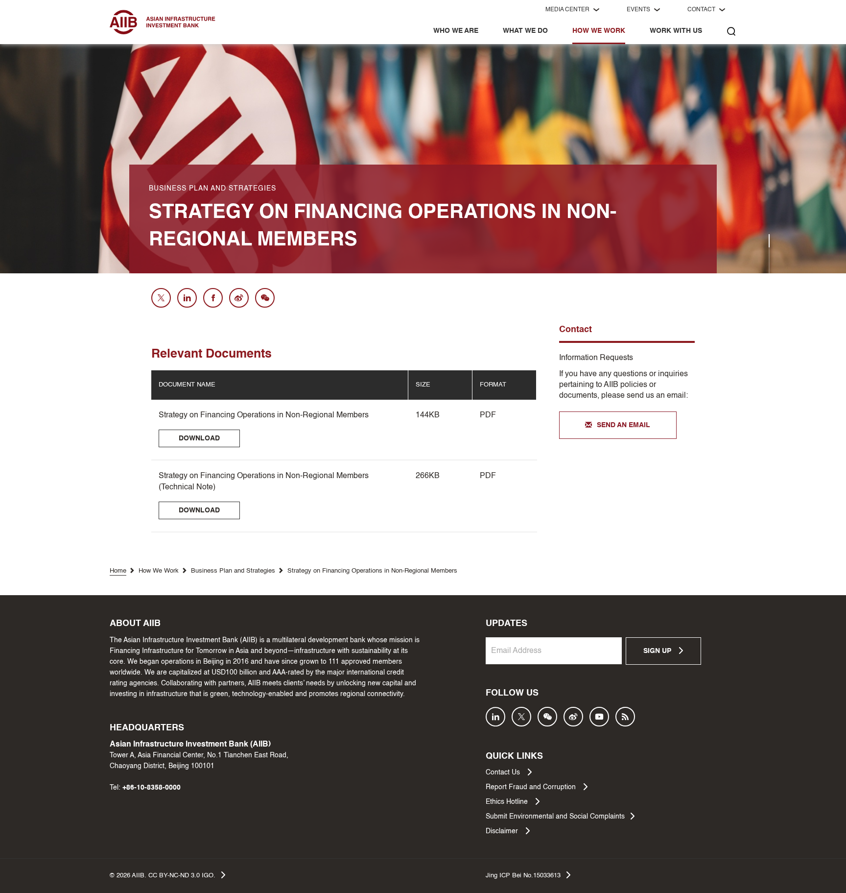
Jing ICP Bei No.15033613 (523, 875)
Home (118, 571)
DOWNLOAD (199, 438)
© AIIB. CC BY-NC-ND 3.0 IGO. (162, 875)
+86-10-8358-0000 (151, 787)
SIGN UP (658, 651)
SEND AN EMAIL (623, 425)
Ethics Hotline (508, 801)
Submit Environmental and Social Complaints (555, 816)
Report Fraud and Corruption (532, 787)
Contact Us (504, 772)
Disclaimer (503, 831)
